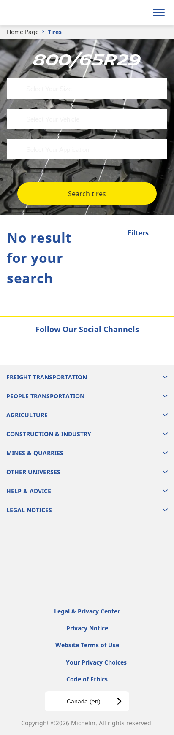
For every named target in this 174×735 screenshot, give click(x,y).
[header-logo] (40, 12)
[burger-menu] (158, 12)
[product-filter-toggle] (161, 233)
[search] (138, 12)
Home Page (23, 32)
